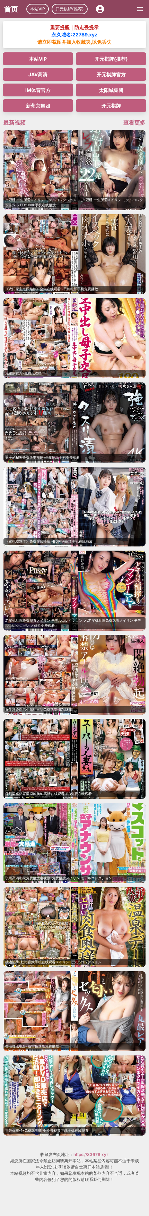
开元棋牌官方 (111, 74)
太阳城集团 (111, 90)
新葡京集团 (38, 106)
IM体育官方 (38, 90)
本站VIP (37, 8)
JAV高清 (37, 74)
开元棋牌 (111, 106)
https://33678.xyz (91, 1154)
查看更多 (134, 122)
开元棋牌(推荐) (69, 8)
